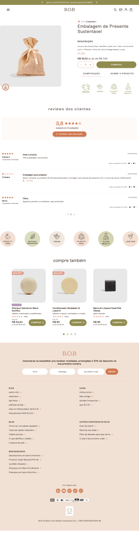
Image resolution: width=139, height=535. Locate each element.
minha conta (85, 392)
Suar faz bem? (86, 426)
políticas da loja (16, 404)
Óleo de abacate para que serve (94, 434)
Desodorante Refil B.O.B (21, 413)
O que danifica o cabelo (20, 438)
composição (91, 73)
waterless (13, 396)
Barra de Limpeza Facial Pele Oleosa (107, 309)
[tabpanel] (28, 301)
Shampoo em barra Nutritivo (22, 472)
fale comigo (85, 396)
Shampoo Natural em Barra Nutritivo (25, 309)
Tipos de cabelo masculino (21, 430)
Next (96, 2)
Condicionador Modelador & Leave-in (66, 309)
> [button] (74, 214)
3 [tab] (71, 334)
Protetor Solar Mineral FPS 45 (24, 459)
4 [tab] (75, 334)
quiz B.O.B (84, 404)
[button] (130, 163)
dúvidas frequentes (88, 400)
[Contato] (120, 10)
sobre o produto (122, 73)
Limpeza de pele (17, 442)
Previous (42, 2)
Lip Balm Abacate (17, 464)
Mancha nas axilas (88, 430)
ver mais (81, 53)
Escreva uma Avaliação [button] (71, 134)
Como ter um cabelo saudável (23, 426)
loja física (13, 400)
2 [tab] (67, 334)
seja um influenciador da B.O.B (23, 409)
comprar (116, 65)
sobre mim (14, 392)
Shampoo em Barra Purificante (24, 468)
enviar (111, 372)
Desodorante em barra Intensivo (24, 455)
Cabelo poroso (16, 434)
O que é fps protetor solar (92, 438)
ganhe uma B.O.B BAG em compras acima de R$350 (69, 2)
